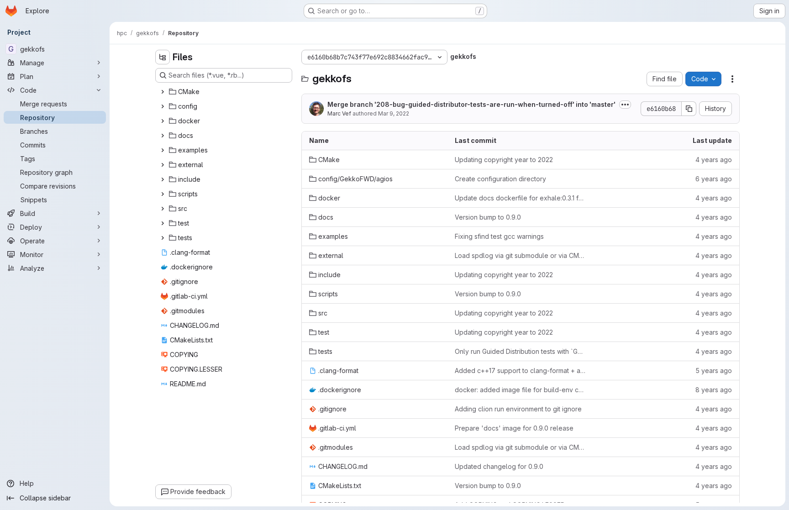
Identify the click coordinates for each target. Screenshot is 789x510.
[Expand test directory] (162, 223)
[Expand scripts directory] (162, 194)
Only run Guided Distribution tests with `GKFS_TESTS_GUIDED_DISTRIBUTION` (520, 351)
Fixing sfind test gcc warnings (499, 236)
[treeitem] (224, 91)
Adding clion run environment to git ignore (518, 409)
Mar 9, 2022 (393, 113)
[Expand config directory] (162, 106)
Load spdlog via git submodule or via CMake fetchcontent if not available (520, 255)
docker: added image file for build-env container (520, 390)
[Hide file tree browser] (162, 57)
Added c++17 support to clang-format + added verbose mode (520, 370)
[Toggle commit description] (625, 104)
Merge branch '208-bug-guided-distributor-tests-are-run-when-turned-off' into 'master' (471, 104)
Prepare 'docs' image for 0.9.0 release (514, 428)
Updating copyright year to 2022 (504, 159)
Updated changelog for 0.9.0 (499, 466)
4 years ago (713, 159)
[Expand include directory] (162, 179)
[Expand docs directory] (162, 135)
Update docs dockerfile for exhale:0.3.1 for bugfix (520, 198)
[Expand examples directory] (162, 150)
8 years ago (713, 390)
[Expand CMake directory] (162, 91)
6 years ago (713, 179)
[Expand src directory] (162, 208)
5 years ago (713, 370)
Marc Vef (339, 113)
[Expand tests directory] (162, 237)
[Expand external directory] (162, 164)
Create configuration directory (500, 179)
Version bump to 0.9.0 (488, 217)
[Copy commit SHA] (689, 108)
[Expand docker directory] (162, 121)
